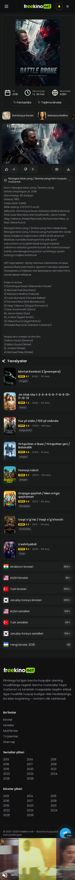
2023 (30, 774)
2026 (30, 779)
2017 (30, 764)
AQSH (63, 94)
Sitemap (9, 742)
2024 (54, 774)
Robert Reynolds (32, 218)
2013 (6, 759)
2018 (15, 94)
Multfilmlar (10, 731)
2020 (30, 769)
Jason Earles (58, 214)
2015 (53, 759)
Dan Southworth (39, 214)
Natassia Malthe (49, 211)
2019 (6, 769)
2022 (6, 774)
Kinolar (7, 720)
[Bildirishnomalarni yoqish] (59, 6)
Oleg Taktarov (12, 218)
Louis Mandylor (19, 214)
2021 (53, 769)
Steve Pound (17, 222)
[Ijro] (37, 144)
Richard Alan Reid (54, 218)
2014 (30, 759)
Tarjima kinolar (51, 102)
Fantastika (24, 102)
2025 (6, 779)
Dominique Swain (27, 211)
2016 (6, 764)
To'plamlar (10, 736)
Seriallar (8, 725)
